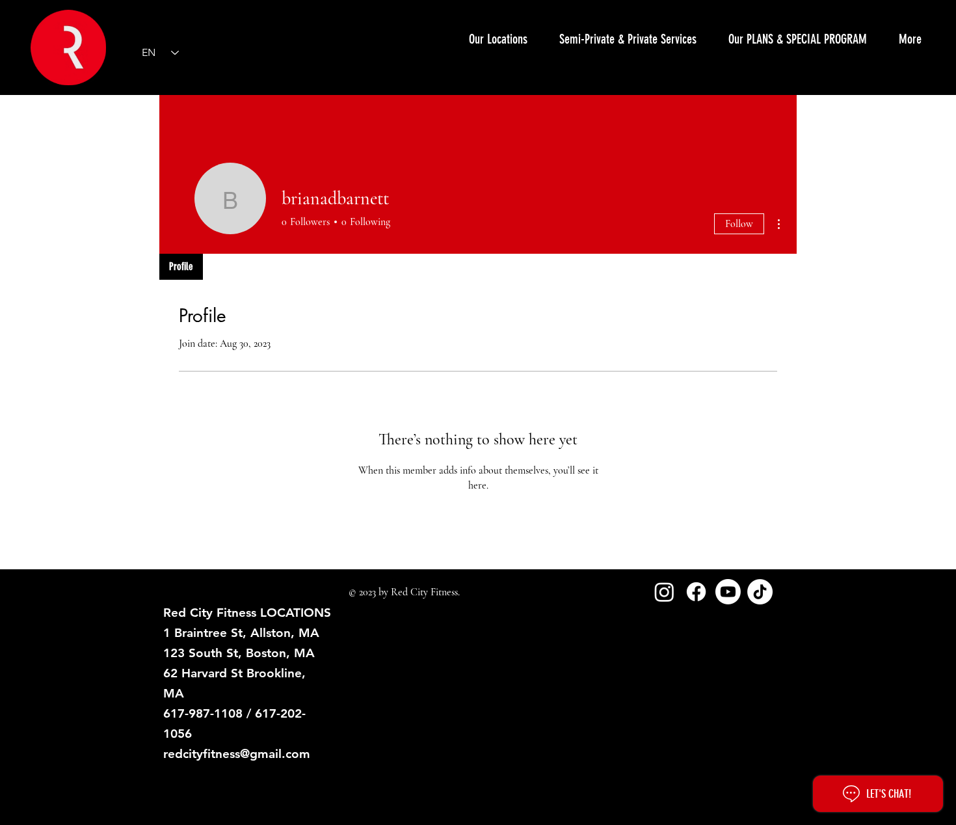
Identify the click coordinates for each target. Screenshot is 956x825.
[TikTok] (760, 591)
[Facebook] (696, 591)
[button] (627, 39)
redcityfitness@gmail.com (236, 753)
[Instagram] (664, 591)
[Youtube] (728, 591)
